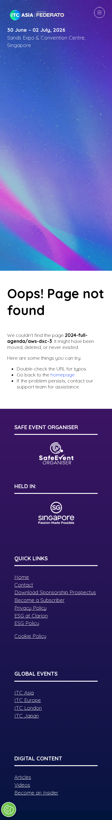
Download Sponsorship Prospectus (55, 592)
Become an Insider (36, 792)
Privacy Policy (30, 608)
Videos (22, 785)
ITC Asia (24, 692)
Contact (23, 585)
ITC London (28, 708)
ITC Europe (27, 700)
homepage (62, 375)
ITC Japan (26, 715)
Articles (22, 777)
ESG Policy (26, 623)
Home (21, 577)
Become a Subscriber (39, 600)
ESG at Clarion (31, 615)
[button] (99, 12)
